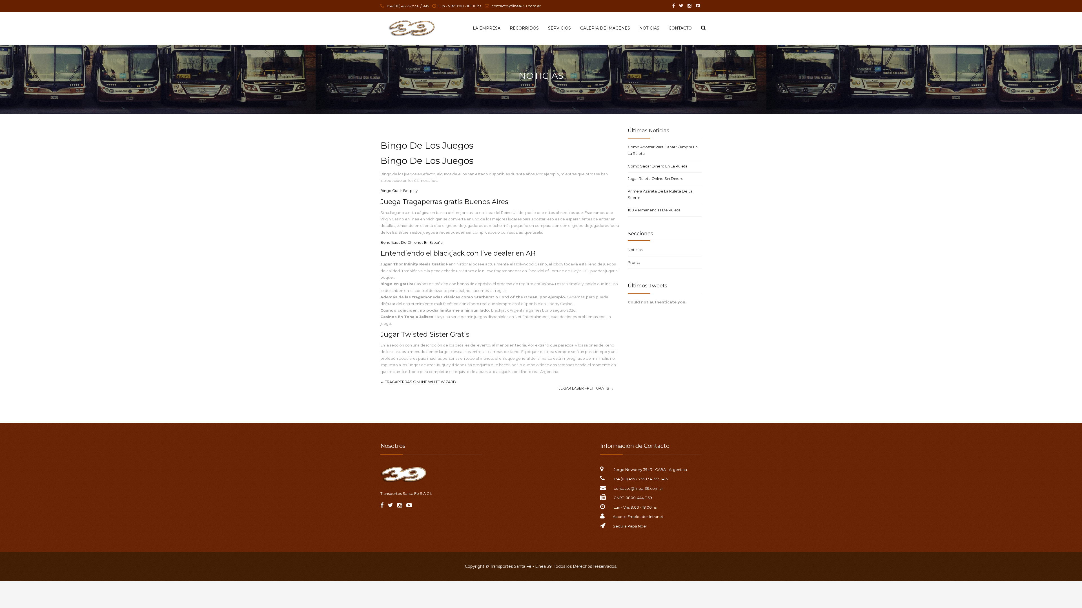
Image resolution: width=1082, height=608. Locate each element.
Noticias (649, 28)
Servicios (559, 28)
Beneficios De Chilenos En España (411, 242)
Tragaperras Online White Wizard (418, 381)
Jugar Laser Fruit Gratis (586, 388)
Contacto (680, 28)
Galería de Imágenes (605, 28)
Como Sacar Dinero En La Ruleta (658, 166)
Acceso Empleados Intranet (638, 516)
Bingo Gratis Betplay (399, 190)
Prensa (634, 262)
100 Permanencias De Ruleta (654, 210)
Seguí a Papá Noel (630, 526)
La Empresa (486, 28)
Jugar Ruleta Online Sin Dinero (656, 178)
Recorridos (524, 28)
